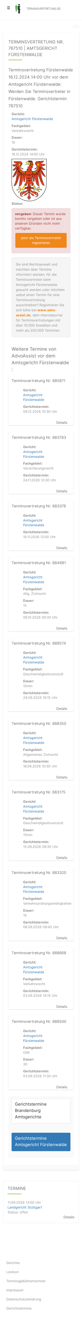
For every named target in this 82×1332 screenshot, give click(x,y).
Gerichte (13, 1263)
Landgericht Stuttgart (25, 1207)
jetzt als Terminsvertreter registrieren (41, 240)
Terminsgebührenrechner (26, 1281)
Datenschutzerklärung (23, 1299)
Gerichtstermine (19, 1308)
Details (61, 422)
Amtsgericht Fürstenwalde (32, 119)
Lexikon (12, 1272)
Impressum (15, 1290)
